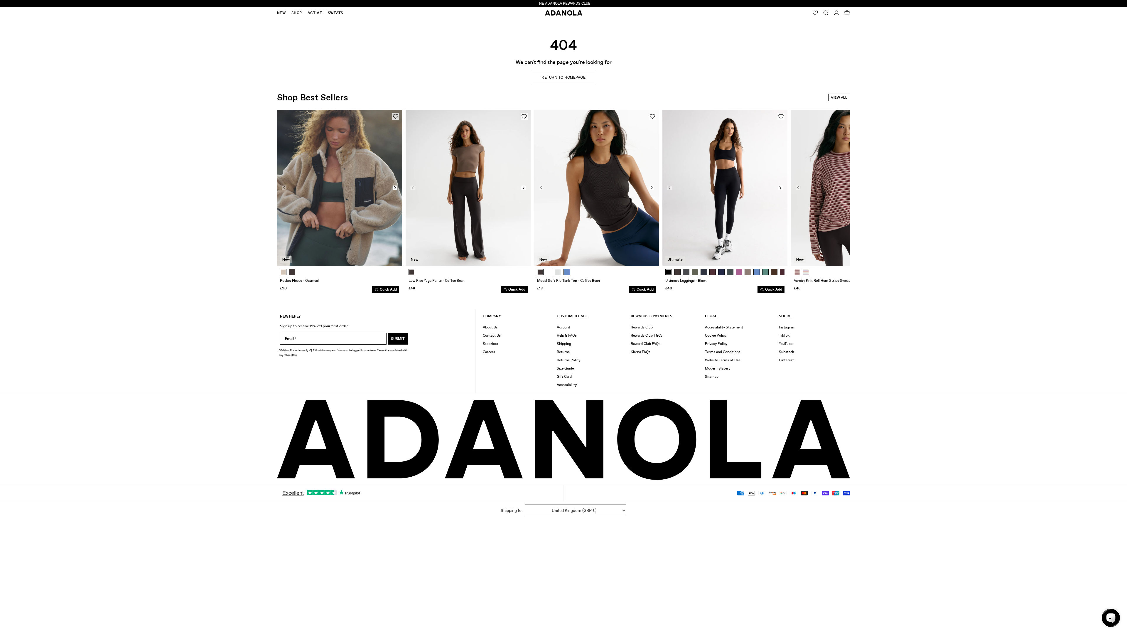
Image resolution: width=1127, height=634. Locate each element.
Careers (489, 352)
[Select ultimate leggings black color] (668, 272)
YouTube (785, 343)
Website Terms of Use (722, 360)
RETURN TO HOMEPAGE (563, 77)
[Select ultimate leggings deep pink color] (739, 272)
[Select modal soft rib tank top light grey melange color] (558, 272)
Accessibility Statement (724, 327)
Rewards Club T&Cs (646, 335)
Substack (786, 352)
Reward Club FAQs (645, 343)
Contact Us (492, 335)
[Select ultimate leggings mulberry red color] (712, 272)
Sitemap (711, 376)
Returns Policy (568, 360)
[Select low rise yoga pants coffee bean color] (412, 272)
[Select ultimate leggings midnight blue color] (704, 272)
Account (563, 327)
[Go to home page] (563, 13)
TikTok (784, 335)
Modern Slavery (717, 368)
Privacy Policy (716, 343)
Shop (296, 13)
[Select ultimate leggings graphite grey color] (686, 272)
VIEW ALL (839, 97)
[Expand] (826, 13)
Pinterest (786, 360)
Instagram (787, 327)
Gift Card (564, 376)
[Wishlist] (815, 13)
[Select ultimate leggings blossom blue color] (756, 272)
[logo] (563, 439)
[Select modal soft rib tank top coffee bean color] (540, 272)
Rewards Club (642, 327)
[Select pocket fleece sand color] (283, 272)
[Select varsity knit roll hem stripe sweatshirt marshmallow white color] (806, 272)
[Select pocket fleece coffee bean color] (292, 272)
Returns (563, 352)
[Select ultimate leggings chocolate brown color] (774, 272)
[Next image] (395, 188)
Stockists (490, 343)
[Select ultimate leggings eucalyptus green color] (765, 272)
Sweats (335, 13)
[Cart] (847, 13)
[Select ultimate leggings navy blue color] (721, 272)
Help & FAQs (567, 335)
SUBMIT (398, 338)
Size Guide (565, 368)
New (281, 13)
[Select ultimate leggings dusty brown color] (748, 272)
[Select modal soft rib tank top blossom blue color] (567, 272)
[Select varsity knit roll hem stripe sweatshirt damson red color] (797, 272)
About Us (490, 327)
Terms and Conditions (722, 352)
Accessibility (567, 384)
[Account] (836, 13)
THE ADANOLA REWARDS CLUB (564, 3)
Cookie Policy (715, 335)
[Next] (781, 272)
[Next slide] (841, 201)
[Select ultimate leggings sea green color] (730, 272)
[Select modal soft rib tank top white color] (549, 272)
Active (315, 13)
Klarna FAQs (640, 352)
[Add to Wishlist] (395, 116)
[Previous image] (284, 188)
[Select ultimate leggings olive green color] (695, 272)
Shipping (564, 343)
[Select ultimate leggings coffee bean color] (677, 272)
